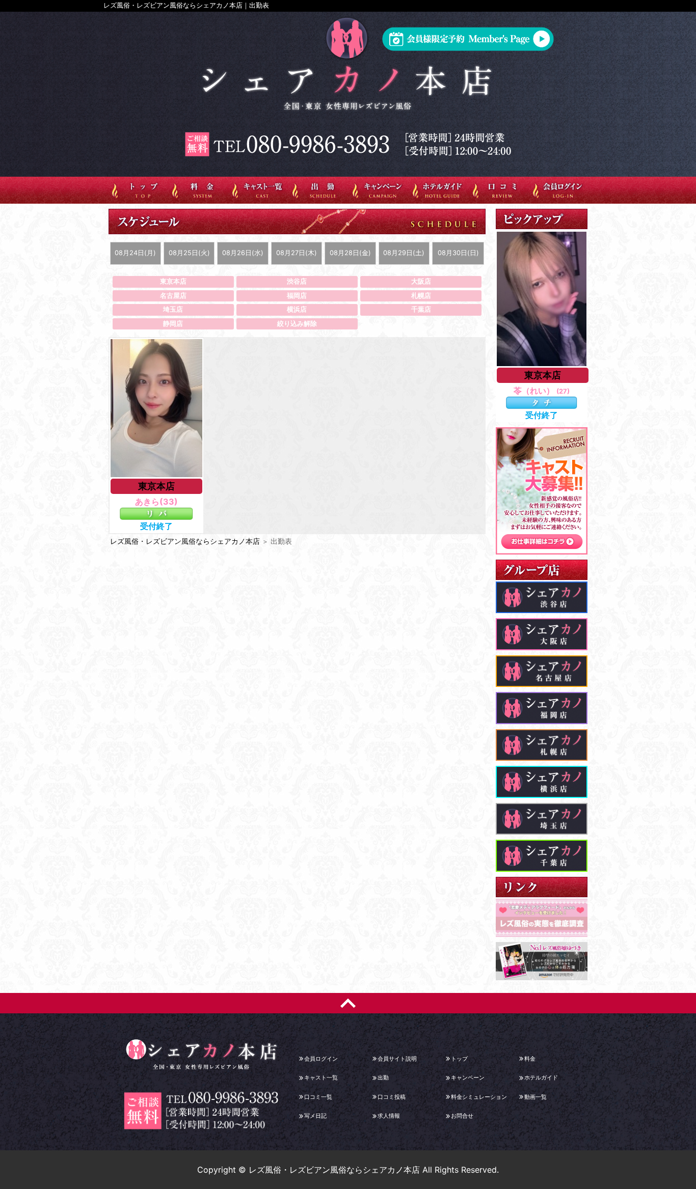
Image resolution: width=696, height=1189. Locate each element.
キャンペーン (468, 1077)
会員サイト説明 (397, 1058)
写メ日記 (315, 1115)
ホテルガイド (541, 1077)
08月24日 (135, 253)
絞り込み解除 (297, 323)
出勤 (383, 1077)
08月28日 (350, 253)
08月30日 (458, 253)
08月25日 (189, 253)
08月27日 (296, 253)
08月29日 (403, 253)
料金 (530, 1058)
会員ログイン (321, 1058)
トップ (459, 1058)
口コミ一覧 (318, 1096)
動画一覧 (535, 1096)
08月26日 (242, 253)
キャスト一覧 (321, 1077)
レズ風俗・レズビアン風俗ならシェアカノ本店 (185, 541)
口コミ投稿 (392, 1096)
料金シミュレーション (479, 1096)
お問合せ (462, 1115)
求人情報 (389, 1115)
